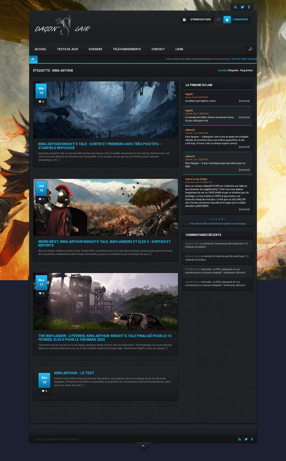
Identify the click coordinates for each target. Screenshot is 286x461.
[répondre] (244, 101)
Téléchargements (127, 49)
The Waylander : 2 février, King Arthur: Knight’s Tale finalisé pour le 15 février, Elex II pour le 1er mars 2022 (104, 338)
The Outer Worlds (218, 59)
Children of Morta (255, 59)
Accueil (40, 49)
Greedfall (242, 59)
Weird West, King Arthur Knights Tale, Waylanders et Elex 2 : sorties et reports (104, 244)
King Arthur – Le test (74, 373)
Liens (179, 49)
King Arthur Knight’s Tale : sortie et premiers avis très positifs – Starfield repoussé (99, 146)
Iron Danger (232, 59)
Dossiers (95, 49)
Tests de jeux (67, 49)
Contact (158, 49)
